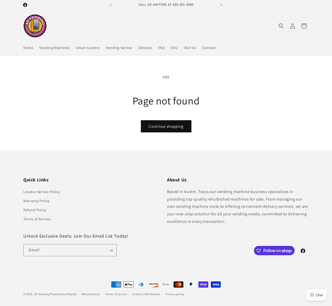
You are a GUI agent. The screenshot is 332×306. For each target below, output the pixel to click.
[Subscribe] (110, 250)
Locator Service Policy (41, 191)
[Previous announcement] (110, 5)
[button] (281, 26)
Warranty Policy (36, 200)
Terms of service (116, 294)
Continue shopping (166, 126)
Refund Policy (34, 210)
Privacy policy (174, 294)
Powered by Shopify (63, 294)
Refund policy (91, 294)
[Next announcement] (221, 5)
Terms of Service (37, 219)
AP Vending (41, 294)
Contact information (146, 294)
